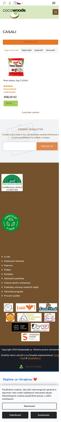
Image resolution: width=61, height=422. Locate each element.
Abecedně (50, 50)
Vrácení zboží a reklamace (17, 282)
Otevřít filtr (30, 42)
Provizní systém (12, 295)
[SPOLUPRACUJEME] (26, 307)
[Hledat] (4, 3)
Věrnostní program (13, 291)
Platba (7, 269)
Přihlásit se (47, 146)
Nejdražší (38, 50)
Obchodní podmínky (14, 278)
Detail (9, 103)
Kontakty (8, 274)
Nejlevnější (26, 50)
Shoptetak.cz (34, 358)
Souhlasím (43, 415)
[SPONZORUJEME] (10, 317)
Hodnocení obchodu (14, 261)
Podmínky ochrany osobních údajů (21, 287)
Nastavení (29, 406)
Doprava (8, 265)
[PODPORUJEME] (8, 307)
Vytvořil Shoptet (33, 366)
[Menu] (54, 3)
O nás (7, 256)
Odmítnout (15, 415)
